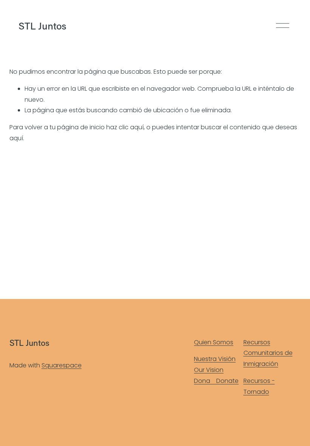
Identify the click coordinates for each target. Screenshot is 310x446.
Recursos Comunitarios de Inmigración (268, 353)
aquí (16, 138)
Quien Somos (213, 342)
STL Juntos (42, 25)
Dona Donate (216, 380)
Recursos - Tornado (259, 386)
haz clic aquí (125, 127)
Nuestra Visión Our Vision (215, 364)
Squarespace (62, 365)
